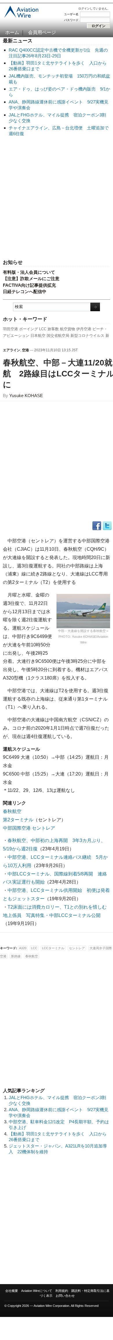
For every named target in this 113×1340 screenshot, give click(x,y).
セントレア (77, 948)
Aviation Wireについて (36, 1290)
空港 (25, 350)
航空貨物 (67, 329)
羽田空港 (10, 329)
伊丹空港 (83, 329)
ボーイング (28, 329)
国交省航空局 (58, 335)
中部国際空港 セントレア (29, 828)
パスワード (71, 20)
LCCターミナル (53, 948)
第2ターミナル (18, 819)
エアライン (11, 350)
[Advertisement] (56, 198)
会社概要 (11, 1290)
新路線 (16, 956)
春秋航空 (12, 811)
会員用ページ (42, 32)
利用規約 (61, 1290)
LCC (42, 329)
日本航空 (37, 335)
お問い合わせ (65, 1295)
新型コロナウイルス (87, 335)
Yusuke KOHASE (26, 395)
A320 (22, 948)
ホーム (12, 32)
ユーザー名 (71, 14)
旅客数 (53, 329)
